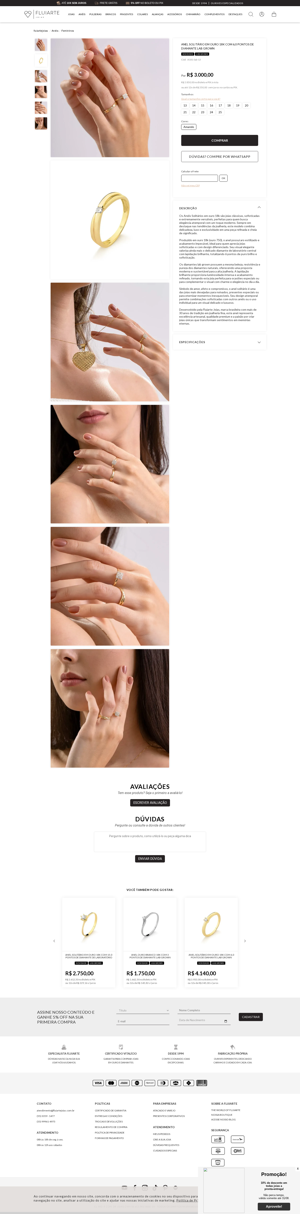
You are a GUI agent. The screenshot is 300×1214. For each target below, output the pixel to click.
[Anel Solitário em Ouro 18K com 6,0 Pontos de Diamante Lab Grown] (175, 924)
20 (246, 105)
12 (190, 87)
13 (185, 105)
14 (194, 105)
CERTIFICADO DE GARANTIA (110, 1110)
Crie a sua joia (162, 1139)
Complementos (214, 14)
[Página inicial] (41, 14)
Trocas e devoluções (109, 1121)
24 (211, 112)
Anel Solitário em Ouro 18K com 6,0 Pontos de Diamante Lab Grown (176, 956)
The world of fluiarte (225, 1110)
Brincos (111, 14)
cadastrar (251, 1017)
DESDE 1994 (199, 3)
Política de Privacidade (194, 1200)
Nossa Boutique (221, 1114)
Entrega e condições (108, 1116)
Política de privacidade (109, 1132)
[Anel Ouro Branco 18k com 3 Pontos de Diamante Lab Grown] (114, 924)
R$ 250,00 (201, 87)
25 (220, 112)
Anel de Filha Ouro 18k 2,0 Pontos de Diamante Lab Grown (237, 956)
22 (194, 112)
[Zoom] (109, 97)
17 (220, 105)
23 (202, 112)
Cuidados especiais (165, 1150)
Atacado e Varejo (164, 1110)
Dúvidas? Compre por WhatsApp (219, 156)
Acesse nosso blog (223, 1119)
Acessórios (174, 14)
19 (237, 105)
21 (185, 112)
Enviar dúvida (150, 859)
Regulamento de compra (111, 1127)
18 (229, 105)
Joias (71, 14)
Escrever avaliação (150, 803)
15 (202, 105)
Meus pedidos (161, 1134)
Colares (142, 14)
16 (211, 105)
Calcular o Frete (190, 171)
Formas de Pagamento (109, 1138)
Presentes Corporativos (169, 1116)
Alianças (157, 14)
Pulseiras (95, 14)
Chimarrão (193, 14)
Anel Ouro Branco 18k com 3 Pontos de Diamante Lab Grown (114, 956)
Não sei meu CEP (190, 185)
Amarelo (188, 127)
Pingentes (126, 14)
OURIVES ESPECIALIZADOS (227, 3)
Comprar (219, 140)
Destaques (235, 14)
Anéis (82, 14)
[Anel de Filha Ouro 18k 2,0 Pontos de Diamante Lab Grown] (237, 924)
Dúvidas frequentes (166, 1145)
